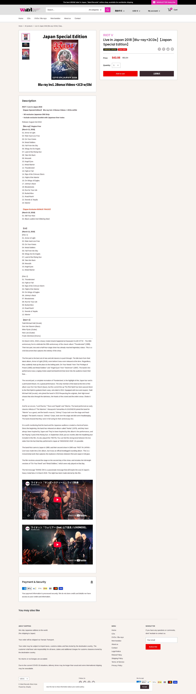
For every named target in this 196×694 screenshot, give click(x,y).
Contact (78, 18)
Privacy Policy (117, 665)
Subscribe (153, 647)
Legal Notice (116, 651)
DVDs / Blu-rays (40, 18)
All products (29, 26)
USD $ (22, 679)
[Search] (107, 9)
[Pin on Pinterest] (163, 49)
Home (21, 18)
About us (67, 18)
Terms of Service (118, 662)
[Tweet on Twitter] (168, 49)
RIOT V (108, 35)
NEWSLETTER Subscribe (166, 2)
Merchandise (55, 18)
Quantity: (107, 65)
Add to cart (120, 74)
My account (153, 11)
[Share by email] (172, 49)
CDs (29, 18)
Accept (144, 687)
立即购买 (156, 74)
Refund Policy (117, 655)
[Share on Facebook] (159, 49)
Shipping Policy (117, 658)
